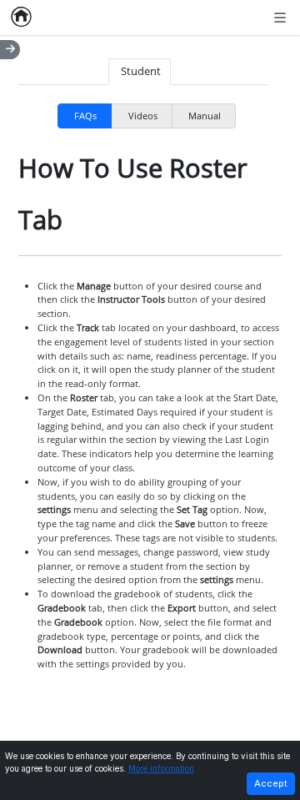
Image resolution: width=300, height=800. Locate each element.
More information (161, 768)
